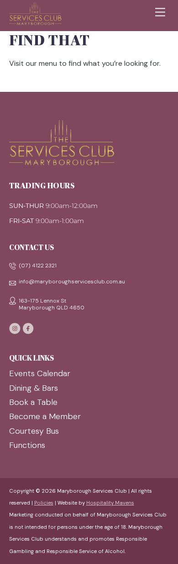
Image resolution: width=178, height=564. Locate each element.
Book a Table (33, 402)
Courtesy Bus (34, 431)
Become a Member (45, 416)
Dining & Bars (33, 388)
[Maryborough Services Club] (35, 21)
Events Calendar (39, 373)
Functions (27, 445)
